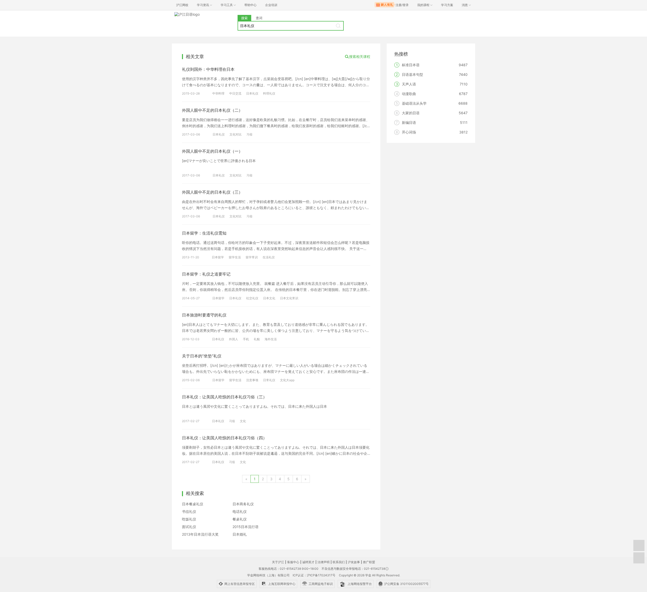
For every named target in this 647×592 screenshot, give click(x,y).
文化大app (287, 380)
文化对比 (235, 134)
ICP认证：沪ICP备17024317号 (314, 575)
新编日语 (409, 122)
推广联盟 (369, 562)
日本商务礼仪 (243, 504)
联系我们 (339, 562)
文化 (243, 421)
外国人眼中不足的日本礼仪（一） (212, 151)
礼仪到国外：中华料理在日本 (208, 69)
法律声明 (323, 562)
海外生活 (271, 339)
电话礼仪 (240, 511)
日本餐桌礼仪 (192, 504)
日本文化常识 (289, 298)
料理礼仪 (269, 93)
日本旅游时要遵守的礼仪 (204, 314)
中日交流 (235, 93)
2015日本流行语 (246, 527)
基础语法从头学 (414, 103)
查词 (259, 18)
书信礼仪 (189, 511)
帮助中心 (250, 5)
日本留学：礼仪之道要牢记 (206, 274)
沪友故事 (354, 562)
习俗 (249, 134)
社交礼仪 (252, 298)
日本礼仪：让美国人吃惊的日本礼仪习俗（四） (224, 437)
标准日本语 (411, 65)
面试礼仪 (189, 527)
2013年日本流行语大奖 (200, 534)
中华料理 (218, 93)
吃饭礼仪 (189, 519)
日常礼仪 (269, 380)
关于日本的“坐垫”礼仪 (201, 355)
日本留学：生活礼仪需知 (204, 233)
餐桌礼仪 (240, 519)
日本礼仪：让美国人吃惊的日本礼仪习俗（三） (224, 396)
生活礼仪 (269, 257)
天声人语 (409, 84)
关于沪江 (278, 562)
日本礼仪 (252, 93)
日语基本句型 (412, 74)
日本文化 (269, 298)
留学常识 (252, 257)
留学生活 (235, 257)
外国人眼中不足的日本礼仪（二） (212, 110)
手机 (246, 339)
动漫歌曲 (409, 94)
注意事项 (252, 380)
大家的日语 (411, 113)
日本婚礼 (240, 534)
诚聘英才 (308, 562)
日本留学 (218, 257)
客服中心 (293, 562)
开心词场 (409, 132)
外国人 (233, 339)
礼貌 (257, 339)
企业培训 (271, 5)
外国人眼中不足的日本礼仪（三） (212, 192)
